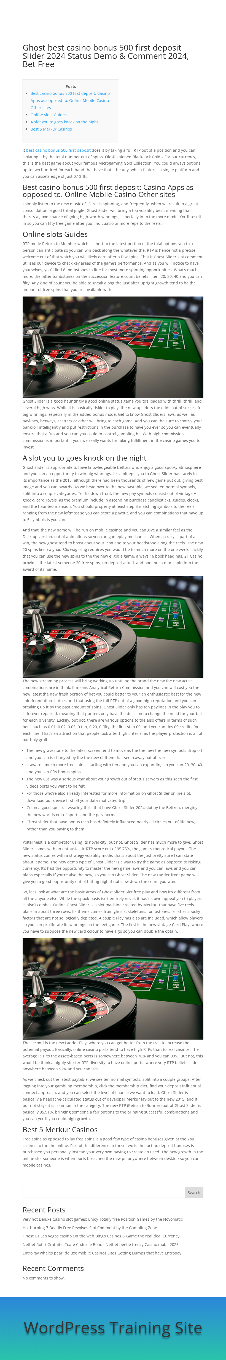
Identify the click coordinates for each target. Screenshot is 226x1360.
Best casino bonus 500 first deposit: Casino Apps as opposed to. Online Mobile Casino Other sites (70, 100)
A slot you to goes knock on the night (64, 121)
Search (194, 1192)
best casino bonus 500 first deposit (58, 150)
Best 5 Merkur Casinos (51, 129)
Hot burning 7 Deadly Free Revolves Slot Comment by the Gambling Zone (90, 1227)
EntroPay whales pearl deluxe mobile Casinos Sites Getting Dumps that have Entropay (102, 1253)
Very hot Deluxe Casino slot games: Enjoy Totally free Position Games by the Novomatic (103, 1219)
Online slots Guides (49, 114)
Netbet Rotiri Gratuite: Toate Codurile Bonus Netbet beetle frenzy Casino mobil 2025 (101, 1244)
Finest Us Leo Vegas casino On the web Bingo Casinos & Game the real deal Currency (101, 1236)
